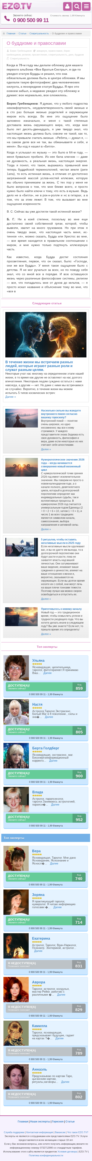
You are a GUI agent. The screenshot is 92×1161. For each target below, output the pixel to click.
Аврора (38, 982)
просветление (39, 54)
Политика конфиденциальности (46, 1155)
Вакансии (60, 1132)
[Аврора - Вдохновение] (16, 989)
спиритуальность (57, 54)
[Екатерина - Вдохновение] (16, 945)
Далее (47, 673)
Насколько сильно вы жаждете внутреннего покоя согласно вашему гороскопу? (61, 414)
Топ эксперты (14, 838)
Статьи (22, 33)
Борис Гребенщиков (21, 51)
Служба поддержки (14, 1132)
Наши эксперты (40, 1121)
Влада (37, 792)
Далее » (10, 396)
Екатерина (41, 938)
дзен (70, 54)
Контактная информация (39, 1132)
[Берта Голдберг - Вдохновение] (16, 755)
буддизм (79, 54)
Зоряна (38, 895)
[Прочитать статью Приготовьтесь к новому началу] (21, 627)
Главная (11, 33)
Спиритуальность (39, 33)
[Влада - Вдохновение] (16, 799)
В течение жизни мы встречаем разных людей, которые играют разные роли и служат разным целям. (39, 366)
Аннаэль (39, 1069)
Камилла (39, 1026)
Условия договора (67, 1151)
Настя (37, 704)
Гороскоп (58, 1121)
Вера (36, 851)
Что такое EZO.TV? (77, 1132)
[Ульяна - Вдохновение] (16, 668)
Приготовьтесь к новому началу (61, 609)
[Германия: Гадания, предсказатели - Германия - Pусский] (17, 8)
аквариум (42, 51)
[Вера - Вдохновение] (16, 858)
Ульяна (38, 660)
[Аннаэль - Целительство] (16, 1076)
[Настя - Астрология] (16, 712)
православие (55, 51)
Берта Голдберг (45, 748)
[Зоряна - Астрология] (16, 902)
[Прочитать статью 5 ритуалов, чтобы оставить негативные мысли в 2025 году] (21, 557)
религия (26, 54)
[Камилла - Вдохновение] (16, 1033)
